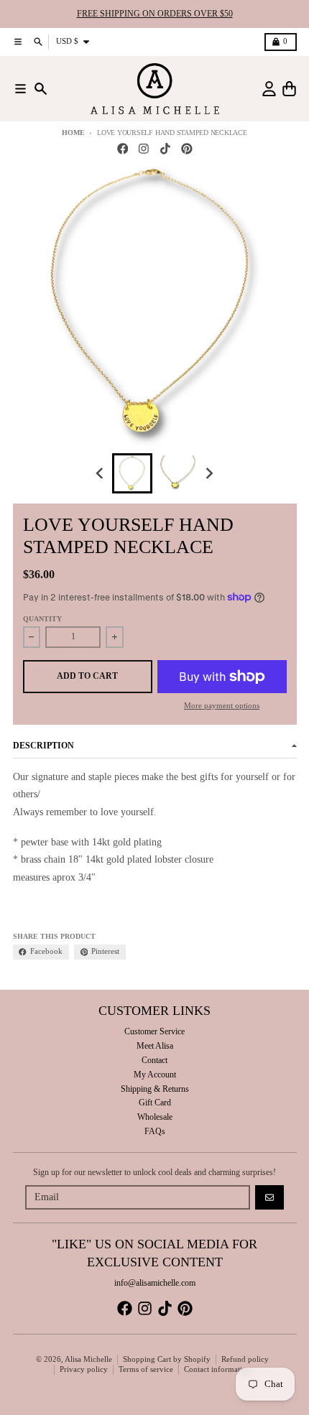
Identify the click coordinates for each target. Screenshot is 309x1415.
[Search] (40, 88)
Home (73, 132)
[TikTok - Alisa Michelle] (165, 149)
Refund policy (245, 1359)
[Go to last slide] (101, 473)
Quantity (42, 619)
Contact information (217, 1369)
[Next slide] (209, 473)
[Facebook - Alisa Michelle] (122, 149)
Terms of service (146, 1369)
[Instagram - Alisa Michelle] (144, 149)
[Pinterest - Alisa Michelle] (186, 149)
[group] (132, 473)
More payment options (221, 706)
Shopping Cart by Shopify (167, 1359)
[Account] (269, 88)
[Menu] (20, 88)
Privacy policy (84, 1369)
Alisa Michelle (88, 1359)
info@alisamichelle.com (154, 1283)
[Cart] (289, 88)
